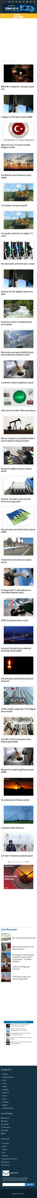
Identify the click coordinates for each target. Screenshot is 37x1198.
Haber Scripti (16, 1194)
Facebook (6, 1118)
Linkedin (6, 1124)
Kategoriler (6, 1069)
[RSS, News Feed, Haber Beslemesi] (30, 1)
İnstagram (6, 1127)
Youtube (5, 1130)
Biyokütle (6, 1089)
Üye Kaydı (6, 1162)
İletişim (5, 1149)
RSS (4, 1133)
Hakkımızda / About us (10, 1159)
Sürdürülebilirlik (8, 1108)
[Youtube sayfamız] (27, 1)
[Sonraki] (28, 862)
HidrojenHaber (14, 1022)
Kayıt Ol (29, 1184)
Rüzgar (5, 1086)
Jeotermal (6, 1093)
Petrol (5, 1099)
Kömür (5, 1096)
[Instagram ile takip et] (23, 1)
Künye (5, 1146)
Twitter (5, 1121)
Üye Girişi (6, 1165)
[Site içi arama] (9, 1)
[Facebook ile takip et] (13, 1)
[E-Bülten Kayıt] (34, 1)
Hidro (4, 1080)
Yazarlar (5, 1156)
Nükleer (5, 1105)
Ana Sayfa (6, 1143)
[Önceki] (9, 862)
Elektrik (5, 1074)
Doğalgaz (6, 1102)
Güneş (5, 1083)
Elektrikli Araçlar (8, 1077)
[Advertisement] (18, 38)
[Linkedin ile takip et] (20, 1)
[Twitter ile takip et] (16, 1)
